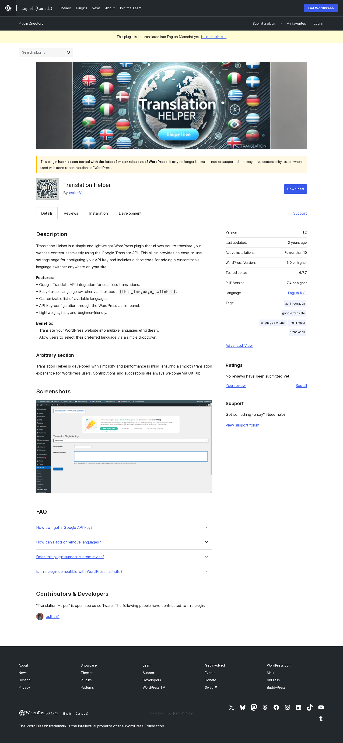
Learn (147, 665)
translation (297, 332)
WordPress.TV (154, 687)
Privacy (24, 687)
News (23, 673)
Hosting (25, 680)
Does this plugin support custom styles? (70, 557)
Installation (98, 213)
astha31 (76, 192)
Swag (211, 687)
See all (301, 385)
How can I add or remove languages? (68, 542)
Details (47, 213)
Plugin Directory (31, 23)
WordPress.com (279, 665)
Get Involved (215, 665)
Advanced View (239, 345)
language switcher (273, 322)
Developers (152, 680)
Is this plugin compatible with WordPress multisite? (79, 571)
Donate (210, 680)
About (23, 665)
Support (300, 213)
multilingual (297, 322)
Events (210, 673)
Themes (87, 673)
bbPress (273, 680)
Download (295, 189)
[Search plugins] (68, 52)
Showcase (89, 665)
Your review (236, 385)
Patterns (87, 687)
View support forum (242, 425)
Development (130, 213)
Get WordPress (321, 8)
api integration (295, 303)
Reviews (71, 213)
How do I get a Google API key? (64, 527)
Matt (270, 673)
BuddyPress (276, 687)
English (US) (297, 293)
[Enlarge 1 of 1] (205, 406)
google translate (293, 313)
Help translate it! (214, 37)
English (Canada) (75, 713)
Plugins (86, 680)
